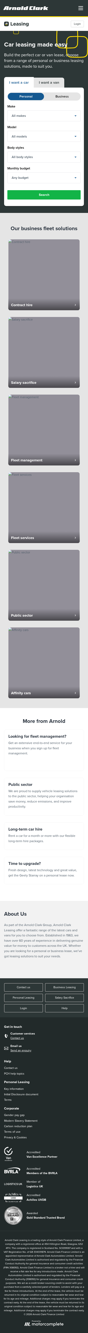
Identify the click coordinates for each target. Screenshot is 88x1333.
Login (77, 24)
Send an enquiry (20, 1050)
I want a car (19, 82)
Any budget (20, 177)
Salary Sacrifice (64, 998)
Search (44, 194)
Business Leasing (64, 987)
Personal (26, 96)
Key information (14, 1089)
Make (11, 106)
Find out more (44, 796)
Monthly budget (18, 168)
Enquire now (44, 750)
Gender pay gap (14, 1115)
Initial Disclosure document (21, 1094)
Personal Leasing (23, 998)
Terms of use (12, 1132)
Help (65, 1008)
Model (11, 127)
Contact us (23, 987)
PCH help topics (14, 1074)
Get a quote (44, 870)
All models (19, 136)
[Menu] (81, 8)
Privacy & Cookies (15, 1137)
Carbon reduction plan (18, 1126)
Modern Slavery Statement (20, 1121)
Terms (8, 1100)
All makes (19, 115)
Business (62, 96)
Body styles (15, 147)
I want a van (49, 82)
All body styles (22, 157)
